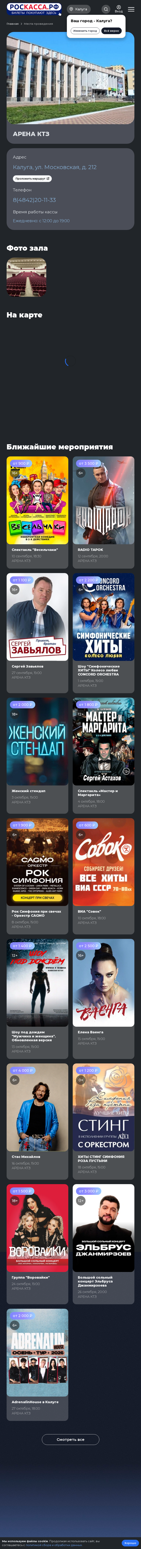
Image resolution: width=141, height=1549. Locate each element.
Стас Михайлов (26, 1157)
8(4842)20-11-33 (34, 199)
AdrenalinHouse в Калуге (35, 1402)
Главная (13, 23)
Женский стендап (28, 791)
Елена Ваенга (90, 1032)
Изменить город (85, 30)
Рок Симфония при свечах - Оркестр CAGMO (36, 914)
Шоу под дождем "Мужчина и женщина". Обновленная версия (34, 1036)
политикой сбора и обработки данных (54, 1545)
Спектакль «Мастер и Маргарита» (98, 793)
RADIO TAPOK (90, 550)
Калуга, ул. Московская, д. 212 (55, 167)
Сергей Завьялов (27, 666)
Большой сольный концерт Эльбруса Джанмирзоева (95, 1281)
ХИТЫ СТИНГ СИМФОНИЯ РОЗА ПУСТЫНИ (101, 1159)
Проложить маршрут (30, 178)
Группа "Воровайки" (31, 1277)
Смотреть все (70, 1439)
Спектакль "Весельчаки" (35, 550)
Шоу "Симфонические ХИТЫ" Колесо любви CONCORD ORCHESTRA (99, 670)
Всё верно (111, 30)
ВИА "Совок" (89, 912)
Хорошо (130, 1543)
